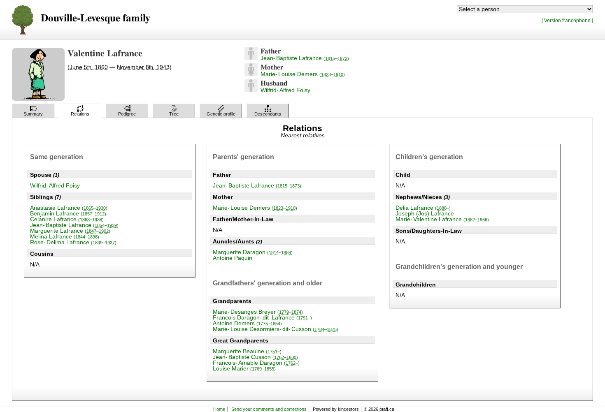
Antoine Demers (247, 323)
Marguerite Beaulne (247, 351)
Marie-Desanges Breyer (258, 311)
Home (219, 409)
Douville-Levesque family (95, 18)
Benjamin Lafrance (68, 213)
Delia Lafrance (423, 207)
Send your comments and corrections (269, 409)
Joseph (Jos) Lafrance (425, 213)
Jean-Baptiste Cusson (255, 357)
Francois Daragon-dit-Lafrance (262, 317)
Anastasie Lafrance (68, 207)
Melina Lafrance (64, 236)
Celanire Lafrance (67, 219)
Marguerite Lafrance (70, 230)
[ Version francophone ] (567, 20)
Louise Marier (244, 368)
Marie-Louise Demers (303, 74)
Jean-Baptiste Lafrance (305, 58)
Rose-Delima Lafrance (73, 242)
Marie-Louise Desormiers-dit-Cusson (275, 329)
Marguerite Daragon (253, 252)
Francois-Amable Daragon (256, 362)
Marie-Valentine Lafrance (442, 219)
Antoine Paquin (232, 258)
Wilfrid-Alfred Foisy (285, 90)
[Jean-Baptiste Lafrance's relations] (251, 58)
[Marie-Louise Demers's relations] (251, 74)
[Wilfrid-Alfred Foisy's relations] (251, 90)
